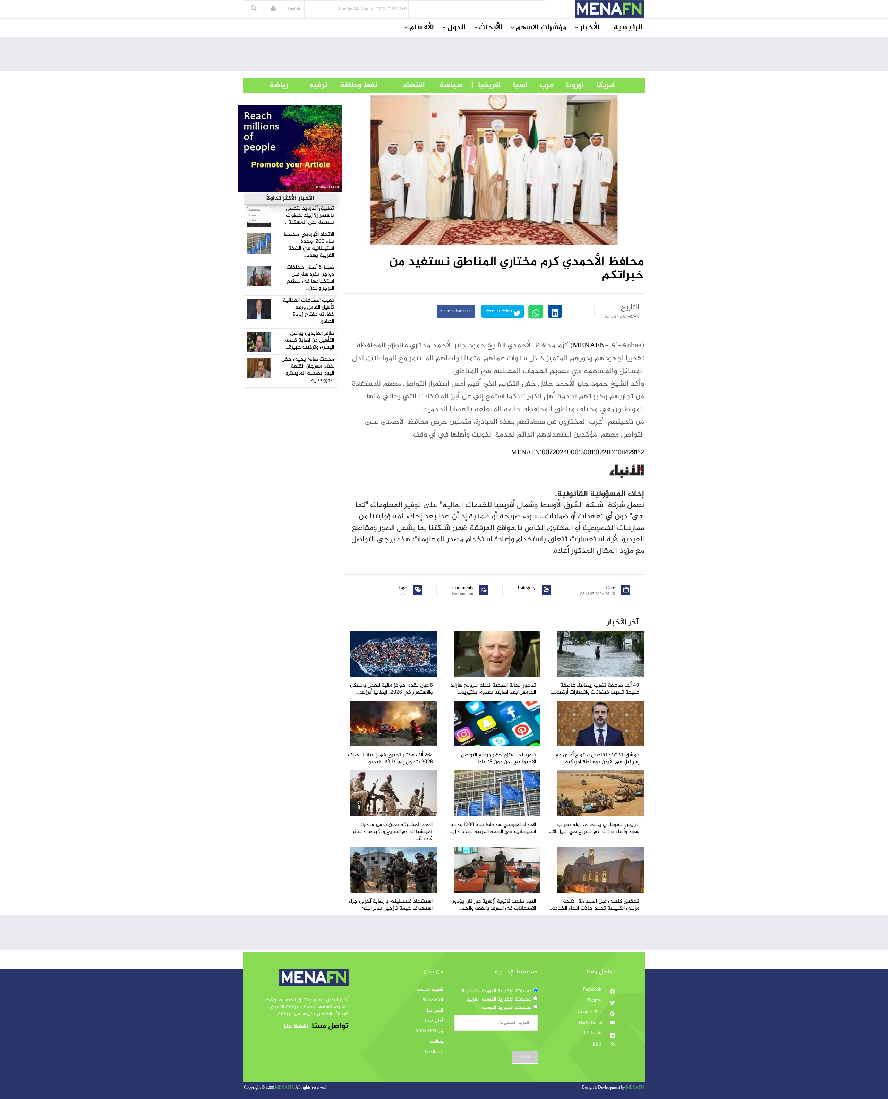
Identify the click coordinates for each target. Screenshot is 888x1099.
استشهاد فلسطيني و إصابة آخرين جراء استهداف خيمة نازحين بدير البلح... (391, 905)
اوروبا (569, 85)
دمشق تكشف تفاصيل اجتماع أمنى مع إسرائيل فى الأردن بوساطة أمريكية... (597, 758)
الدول (456, 27)
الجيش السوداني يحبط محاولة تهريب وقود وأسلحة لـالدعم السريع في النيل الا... (594, 828)
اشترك (525, 1057)
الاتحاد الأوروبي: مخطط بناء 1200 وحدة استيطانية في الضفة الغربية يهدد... (308, 245)
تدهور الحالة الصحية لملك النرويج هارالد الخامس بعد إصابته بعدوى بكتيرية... (493, 689)
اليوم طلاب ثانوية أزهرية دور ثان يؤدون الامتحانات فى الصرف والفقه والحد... (493, 905)
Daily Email (591, 1023)
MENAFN (589, 345)
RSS (597, 1044)
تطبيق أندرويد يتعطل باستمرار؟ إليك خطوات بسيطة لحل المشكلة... (309, 215)
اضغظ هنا (296, 1026)
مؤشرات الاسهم (541, 27)
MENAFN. (284, 1087)
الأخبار (590, 27)
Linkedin (593, 1033)
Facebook (593, 990)
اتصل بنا (435, 1010)
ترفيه (307, 85)
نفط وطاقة (352, 85)
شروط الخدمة (430, 990)
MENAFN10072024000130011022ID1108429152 (577, 453)
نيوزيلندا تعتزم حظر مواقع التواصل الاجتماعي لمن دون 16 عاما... (498, 758)
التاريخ (630, 307)
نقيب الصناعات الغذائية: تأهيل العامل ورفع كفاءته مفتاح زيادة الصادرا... (308, 311)
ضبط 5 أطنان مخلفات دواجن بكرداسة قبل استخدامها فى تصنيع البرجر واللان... (310, 278)
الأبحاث (490, 27)
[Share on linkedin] (555, 311)
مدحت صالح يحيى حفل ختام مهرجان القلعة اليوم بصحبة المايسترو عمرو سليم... (307, 370)
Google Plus (590, 1012)
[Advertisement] (444, 55)
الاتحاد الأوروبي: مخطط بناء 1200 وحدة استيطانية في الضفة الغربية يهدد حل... (493, 828)
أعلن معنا (434, 1021)
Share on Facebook (456, 311)
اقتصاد (401, 85)
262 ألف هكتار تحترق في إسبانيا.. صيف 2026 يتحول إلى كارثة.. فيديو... (390, 758)
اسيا (514, 85)
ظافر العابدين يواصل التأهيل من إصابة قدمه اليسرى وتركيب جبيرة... (309, 340)
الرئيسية (627, 27)
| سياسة (451, 85)
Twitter (595, 1001)
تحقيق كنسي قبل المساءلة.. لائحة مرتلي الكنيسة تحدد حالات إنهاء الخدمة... (594, 905)
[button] (273, 9)
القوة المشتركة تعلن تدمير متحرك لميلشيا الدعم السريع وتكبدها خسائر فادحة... (392, 831)
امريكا (599, 85)
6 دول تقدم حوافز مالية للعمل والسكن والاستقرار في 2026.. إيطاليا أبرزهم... (391, 689)
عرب (540, 85)
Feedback (434, 1052)
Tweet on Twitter (499, 311)
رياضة (273, 85)
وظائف (436, 1042)
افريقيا (486, 85)
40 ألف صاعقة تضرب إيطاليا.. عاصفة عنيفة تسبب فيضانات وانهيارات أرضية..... (595, 689)
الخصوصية (432, 1000)
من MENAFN (429, 1031)
